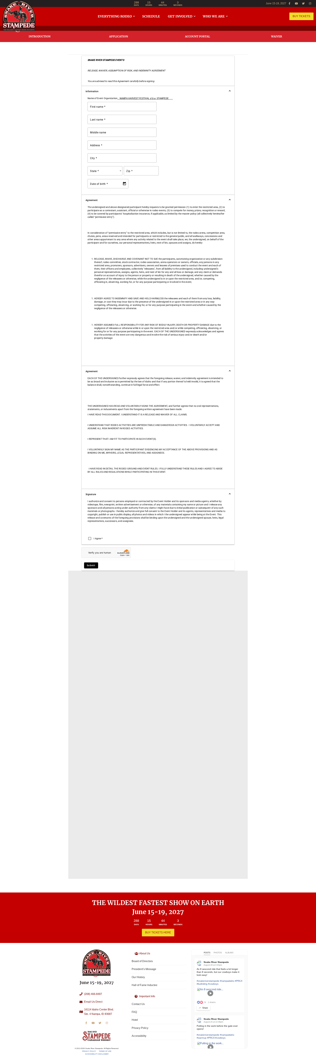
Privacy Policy (89, 1051)
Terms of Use (105, 1051)
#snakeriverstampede (208, 981)
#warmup (201, 1037)
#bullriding (202, 984)
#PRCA (238, 981)
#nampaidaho (227, 981)
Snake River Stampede (216, 962)
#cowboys (213, 984)
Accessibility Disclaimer (96, 1054)
